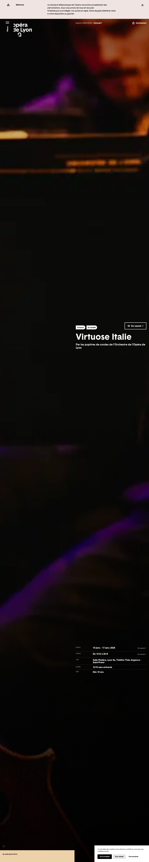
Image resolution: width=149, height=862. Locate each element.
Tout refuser (119, 856)
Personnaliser (133, 856)
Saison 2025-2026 (84, 23)
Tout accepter (105, 856)
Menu (7, 29)
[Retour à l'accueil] (23, 28)
